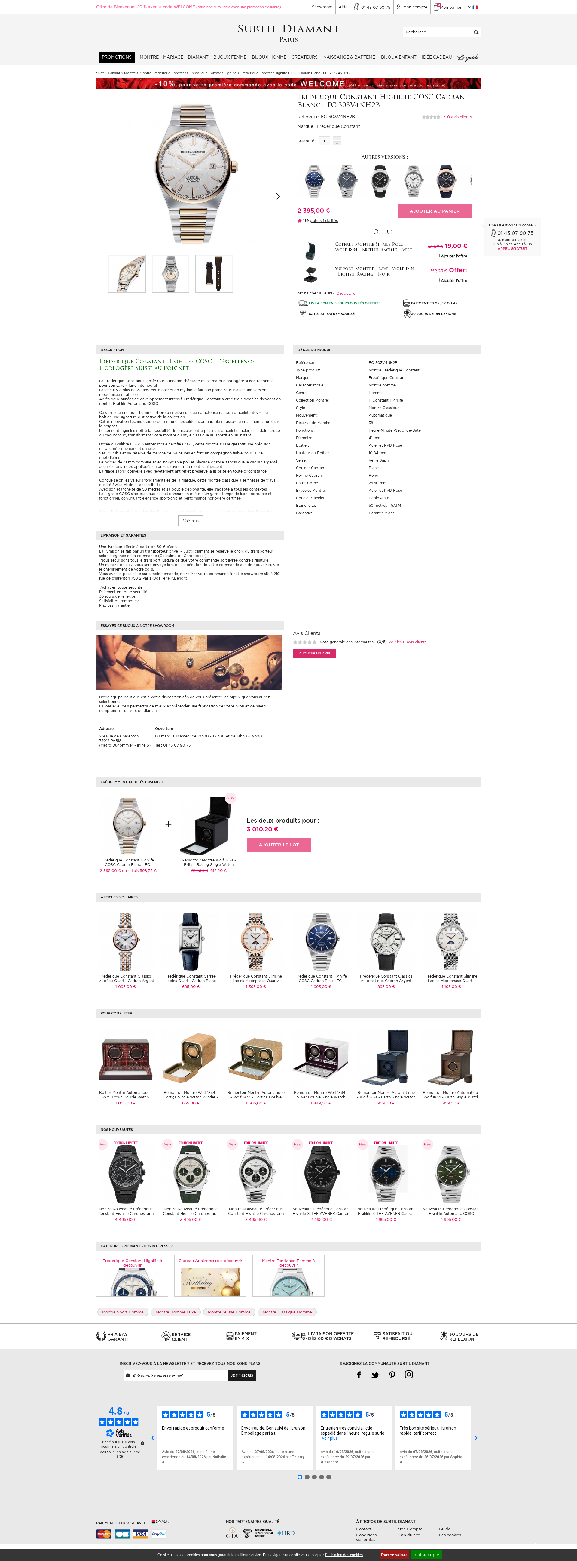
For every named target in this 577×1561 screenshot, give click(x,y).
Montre (149, 57)
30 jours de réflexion (117, 596)
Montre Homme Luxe (176, 1312)
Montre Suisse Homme (229, 1312)
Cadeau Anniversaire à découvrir (210, 1260)
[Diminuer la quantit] (337, 143)
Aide (343, 7)
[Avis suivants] (476, 1438)
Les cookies (450, 1535)
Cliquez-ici (346, 293)
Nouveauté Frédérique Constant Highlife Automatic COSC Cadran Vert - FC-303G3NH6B (451, 1213)
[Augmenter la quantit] (337, 138)
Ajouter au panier (435, 211)
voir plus (330, 1438)
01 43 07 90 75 (515, 233)
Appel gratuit (512, 248)
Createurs (305, 57)
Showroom (322, 7)
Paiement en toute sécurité (123, 592)
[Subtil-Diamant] (288, 33)
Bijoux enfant (399, 57)
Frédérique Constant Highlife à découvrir (132, 1262)
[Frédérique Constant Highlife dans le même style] (132, 1282)
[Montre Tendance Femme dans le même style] (288, 1282)
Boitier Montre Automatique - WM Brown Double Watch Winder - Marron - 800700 (125, 1097)
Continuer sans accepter (556, 1544)
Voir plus (191, 521)
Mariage (173, 57)
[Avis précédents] (152, 1438)
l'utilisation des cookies (344, 1555)
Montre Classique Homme (287, 1312)
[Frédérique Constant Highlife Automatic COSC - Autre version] (413, 181)
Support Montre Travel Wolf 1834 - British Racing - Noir (374, 272)
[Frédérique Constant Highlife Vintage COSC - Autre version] (380, 181)
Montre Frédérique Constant (394, 370)
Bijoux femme (229, 57)
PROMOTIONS (117, 57)
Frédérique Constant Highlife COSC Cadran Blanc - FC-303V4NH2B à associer (128, 864)
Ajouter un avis (314, 653)
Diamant (198, 57)
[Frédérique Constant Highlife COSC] (127, 274)
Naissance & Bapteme (349, 57)
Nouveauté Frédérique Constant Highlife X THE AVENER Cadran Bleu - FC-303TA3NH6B (386, 1213)
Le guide (467, 57)
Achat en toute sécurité (120, 587)
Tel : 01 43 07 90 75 (173, 745)
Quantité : (307, 141)
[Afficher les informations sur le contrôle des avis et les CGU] (142, 1443)
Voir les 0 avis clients (407, 642)
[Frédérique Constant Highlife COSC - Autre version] (314, 181)
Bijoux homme (269, 57)
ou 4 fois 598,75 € (139, 870)
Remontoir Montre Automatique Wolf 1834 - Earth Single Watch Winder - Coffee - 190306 (451, 1097)
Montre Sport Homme (123, 1312)
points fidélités (324, 220)
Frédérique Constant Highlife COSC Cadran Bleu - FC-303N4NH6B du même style (321, 980)
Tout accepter (426, 1554)
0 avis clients (459, 117)
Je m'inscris (242, 1375)
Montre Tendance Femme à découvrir (288, 1262)
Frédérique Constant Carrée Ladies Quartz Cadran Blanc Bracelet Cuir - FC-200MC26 (191, 980)
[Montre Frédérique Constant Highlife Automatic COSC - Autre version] (446, 181)
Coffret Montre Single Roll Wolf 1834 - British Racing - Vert (373, 247)
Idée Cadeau (437, 57)
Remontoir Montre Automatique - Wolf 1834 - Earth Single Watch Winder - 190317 (386, 1097)
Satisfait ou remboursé (119, 601)
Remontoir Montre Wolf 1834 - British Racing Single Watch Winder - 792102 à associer (209, 864)
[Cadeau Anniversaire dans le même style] (210, 1282)
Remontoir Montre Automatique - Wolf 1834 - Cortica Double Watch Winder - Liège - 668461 (256, 1097)
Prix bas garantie (114, 605)
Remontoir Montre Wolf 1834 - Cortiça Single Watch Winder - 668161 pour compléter (190, 1097)
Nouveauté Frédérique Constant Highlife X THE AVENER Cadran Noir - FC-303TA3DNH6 (321, 1213)
